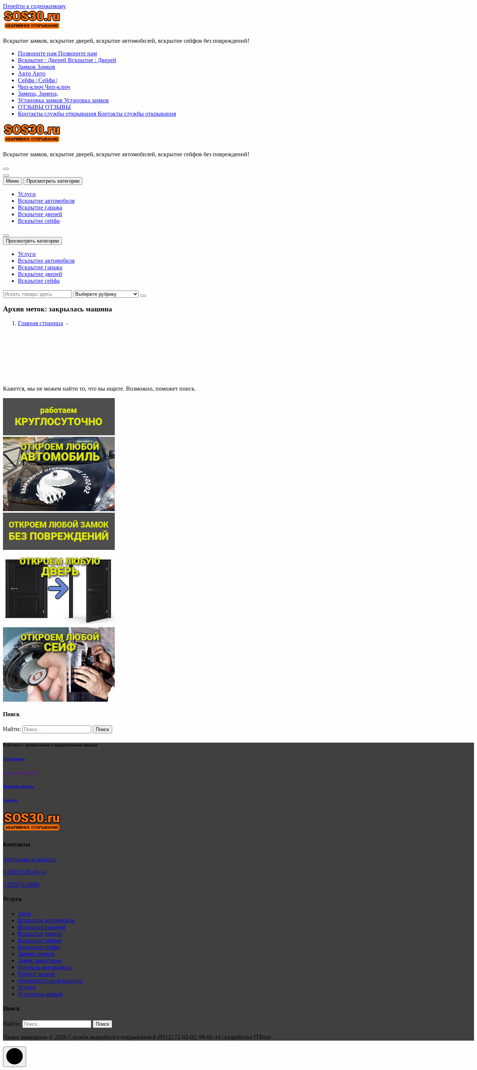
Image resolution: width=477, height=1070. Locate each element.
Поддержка (14, 758)
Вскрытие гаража (40, 207)
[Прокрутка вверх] (14, 1057)
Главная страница (40, 323)
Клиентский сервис (20, 772)
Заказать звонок (18, 786)
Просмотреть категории (52, 181)
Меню (12, 181)
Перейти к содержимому (34, 6)
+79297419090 (21, 884)
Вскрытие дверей (40, 214)
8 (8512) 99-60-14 (24, 872)
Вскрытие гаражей (42, 927)
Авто (24, 913)
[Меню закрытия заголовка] (6, 175)
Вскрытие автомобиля (46, 201)
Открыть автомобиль (45, 967)
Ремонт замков (36, 974)
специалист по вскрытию (50, 980)
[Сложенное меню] (6, 169)
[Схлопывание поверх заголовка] (6, 235)
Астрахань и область (29, 859)
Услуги (27, 194)
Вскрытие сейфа (39, 221)
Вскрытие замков (40, 940)
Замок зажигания (39, 960)
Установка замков (40, 994)
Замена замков (36, 954)
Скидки (10, 800)
